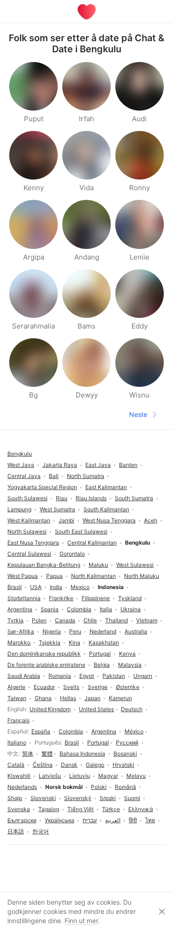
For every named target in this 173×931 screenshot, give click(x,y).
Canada (65, 620)
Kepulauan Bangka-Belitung (43, 564)
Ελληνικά (140, 809)
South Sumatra (134, 498)
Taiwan (16, 698)
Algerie (16, 686)
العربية (112, 820)
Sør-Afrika (20, 631)
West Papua (22, 575)
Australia (136, 631)
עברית (90, 820)
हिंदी (133, 820)
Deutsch (132, 709)
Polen (39, 620)
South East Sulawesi (81, 531)
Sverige (97, 686)
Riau (61, 498)
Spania (50, 609)
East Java (98, 464)
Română (125, 786)
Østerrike (127, 686)
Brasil (72, 742)
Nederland (102, 631)
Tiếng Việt (80, 809)
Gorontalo (72, 553)
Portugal (98, 742)
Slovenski (43, 797)
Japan (92, 698)
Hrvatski (123, 764)
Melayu (136, 775)
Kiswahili (18, 775)
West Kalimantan (28, 520)
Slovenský (77, 797)
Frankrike (61, 598)
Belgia (102, 664)
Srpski (108, 797)
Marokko (18, 642)
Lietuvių (79, 775)
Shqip (14, 797)
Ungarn (142, 675)
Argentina (103, 731)
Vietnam (146, 620)
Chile (90, 620)
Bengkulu (19, 453)
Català (15, 764)
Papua (54, 575)
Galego (95, 764)
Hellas (68, 698)
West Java (20, 464)
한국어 (40, 831)
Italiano (16, 742)
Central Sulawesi (29, 553)
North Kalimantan (93, 575)
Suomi (132, 797)
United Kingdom (50, 709)
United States (96, 709)
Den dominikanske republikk (44, 653)
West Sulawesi (135, 564)
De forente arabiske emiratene (46, 664)
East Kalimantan (106, 487)
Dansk (69, 764)
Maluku (98, 564)
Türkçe (111, 809)
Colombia (71, 731)
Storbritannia (24, 598)
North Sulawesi (27, 531)
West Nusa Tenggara (109, 520)
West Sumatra (57, 509)
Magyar (108, 775)
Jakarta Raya (59, 464)
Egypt (86, 675)
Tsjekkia (49, 642)
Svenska (18, 809)
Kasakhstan (104, 642)
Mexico (80, 586)
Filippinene (96, 598)
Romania (59, 675)
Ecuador (44, 686)
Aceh (150, 520)
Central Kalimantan (92, 542)
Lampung (19, 509)
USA (36, 586)
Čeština (43, 764)
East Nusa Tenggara (33, 542)
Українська (59, 820)
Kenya (127, 653)
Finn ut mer (81, 921)
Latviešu (50, 775)
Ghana (43, 698)
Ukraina (130, 609)
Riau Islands (91, 498)
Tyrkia (15, 620)
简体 (27, 753)
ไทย (150, 820)
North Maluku (141, 575)
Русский (127, 742)
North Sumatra (85, 475)
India (56, 586)
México (134, 731)
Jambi (66, 520)
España (40, 731)
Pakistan (113, 675)
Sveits (71, 686)
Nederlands (22, 786)
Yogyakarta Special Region (42, 487)
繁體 (47, 753)
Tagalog (48, 809)
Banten (128, 464)
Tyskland (130, 598)
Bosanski (125, 753)
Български (21, 820)
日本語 (15, 831)
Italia (106, 609)
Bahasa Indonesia (82, 753)
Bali (54, 475)
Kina (74, 642)
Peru (75, 631)
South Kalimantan (106, 509)
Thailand (116, 620)
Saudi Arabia (23, 675)
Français (18, 720)
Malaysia (130, 664)
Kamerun (120, 698)
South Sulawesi (27, 498)
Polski (99, 786)
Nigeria (51, 631)
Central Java (24, 475)
